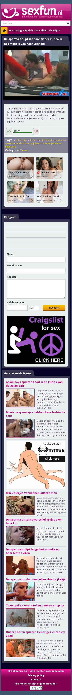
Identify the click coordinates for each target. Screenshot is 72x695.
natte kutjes (48, 143)
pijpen (26, 140)
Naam (10, 254)
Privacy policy (36, 675)
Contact (36, 679)
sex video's (41, 30)
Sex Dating (15, 30)
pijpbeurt (36, 143)
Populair (28, 30)
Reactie (11, 276)
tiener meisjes (37, 140)
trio (14, 146)
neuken (18, 140)
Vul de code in (15, 302)
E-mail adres (14, 265)
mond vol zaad (22, 143)
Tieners (24, 150)
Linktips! (54, 30)
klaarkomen (52, 140)
